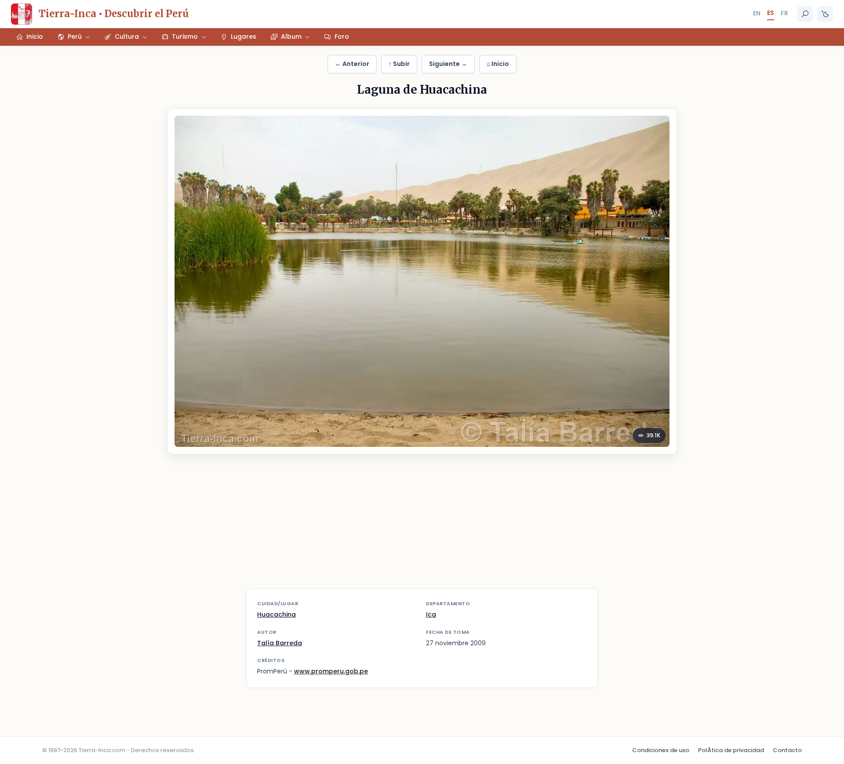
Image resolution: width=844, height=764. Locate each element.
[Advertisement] (422, 527)
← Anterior (352, 63)
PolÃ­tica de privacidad (731, 750)
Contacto (787, 750)
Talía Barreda (279, 643)
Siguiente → (448, 63)
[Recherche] (805, 14)
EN (756, 13)
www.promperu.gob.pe (331, 671)
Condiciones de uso (660, 750)
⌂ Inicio (498, 63)
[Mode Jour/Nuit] (825, 14)
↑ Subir (399, 63)
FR (784, 13)
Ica (431, 614)
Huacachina (276, 614)
